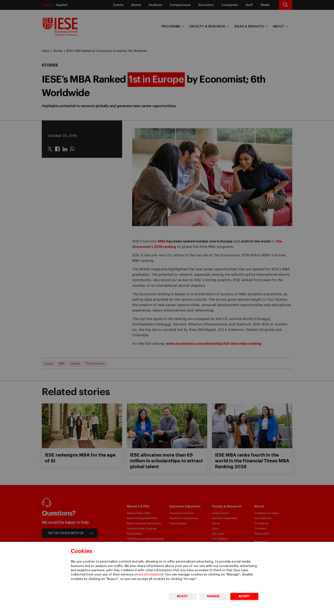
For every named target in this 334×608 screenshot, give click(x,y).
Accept (244, 596)
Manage (213, 596)
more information (148, 574)
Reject (182, 596)
